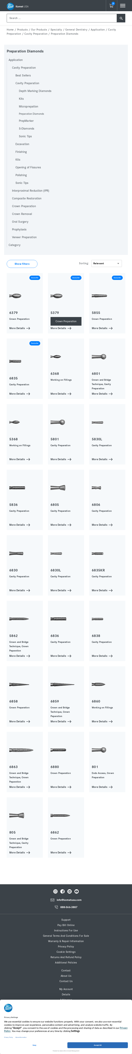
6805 (55, 505)
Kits (21, 98)
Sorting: (84, 263)
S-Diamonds (26, 128)
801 (95, 767)
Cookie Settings (66, 952)
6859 (55, 701)
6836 (55, 636)
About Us (66, 975)
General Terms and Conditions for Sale (66, 935)
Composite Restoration (26, 198)
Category (14, 245)
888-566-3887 (68, 907)
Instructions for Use (66, 930)
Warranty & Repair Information (66, 941)
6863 (13, 767)
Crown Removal (22, 214)
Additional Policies (66, 962)
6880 (55, 767)
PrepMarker (26, 120)
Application (98, 29)
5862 (13, 636)
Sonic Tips (25, 136)
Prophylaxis (19, 229)
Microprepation (28, 106)
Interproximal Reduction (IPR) (30, 190)
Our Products (39, 29)
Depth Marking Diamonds (35, 91)
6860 (96, 701)
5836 (13, 505)
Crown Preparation (24, 206)
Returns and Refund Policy (66, 957)
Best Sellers (23, 75)
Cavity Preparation (35, 33)
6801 (96, 373)
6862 (55, 832)
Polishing (21, 175)
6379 (13, 313)
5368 (13, 439)
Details (66, 994)
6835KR (98, 570)
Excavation (22, 144)
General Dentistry (76, 29)
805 (12, 832)
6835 (13, 378)
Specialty (56, 29)
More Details (17, 328)
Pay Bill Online (66, 925)
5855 (96, 313)
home (10, 29)
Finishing (21, 152)
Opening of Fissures (28, 167)
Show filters (22, 264)
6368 (55, 373)
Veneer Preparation (24, 237)
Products (22, 29)
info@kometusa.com (69, 900)
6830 (13, 570)
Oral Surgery (20, 221)
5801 (55, 439)
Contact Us (66, 981)
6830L (56, 570)
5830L (97, 439)
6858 (13, 701)
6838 (96, 636)
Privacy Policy (66, 946)
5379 (55, 313)
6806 (96, 505)
